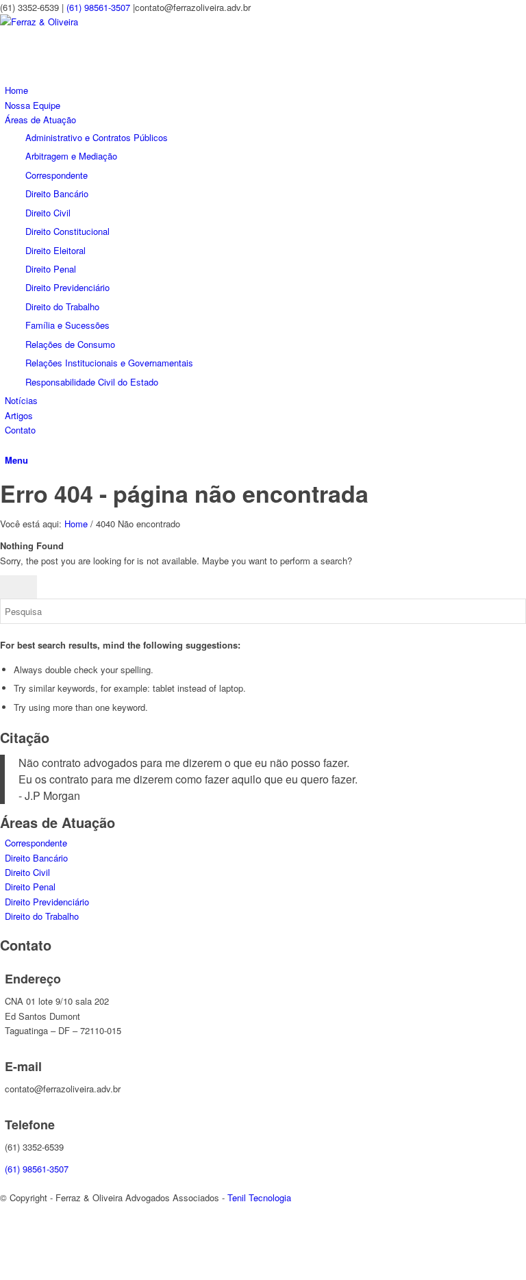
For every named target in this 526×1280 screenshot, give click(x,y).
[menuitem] (265, 90)
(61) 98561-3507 (98, 7)
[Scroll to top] (3, 1271)
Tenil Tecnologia (259, 1197)
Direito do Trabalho (42, 916)
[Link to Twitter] (8, 1226)
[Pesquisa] (8, 444)
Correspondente (36, 842)
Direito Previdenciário (47, 901)
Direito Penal (30, 886)
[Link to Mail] (8, 1242)
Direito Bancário (36, 857)
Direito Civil (27, 872)
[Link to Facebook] (8, 1211)
